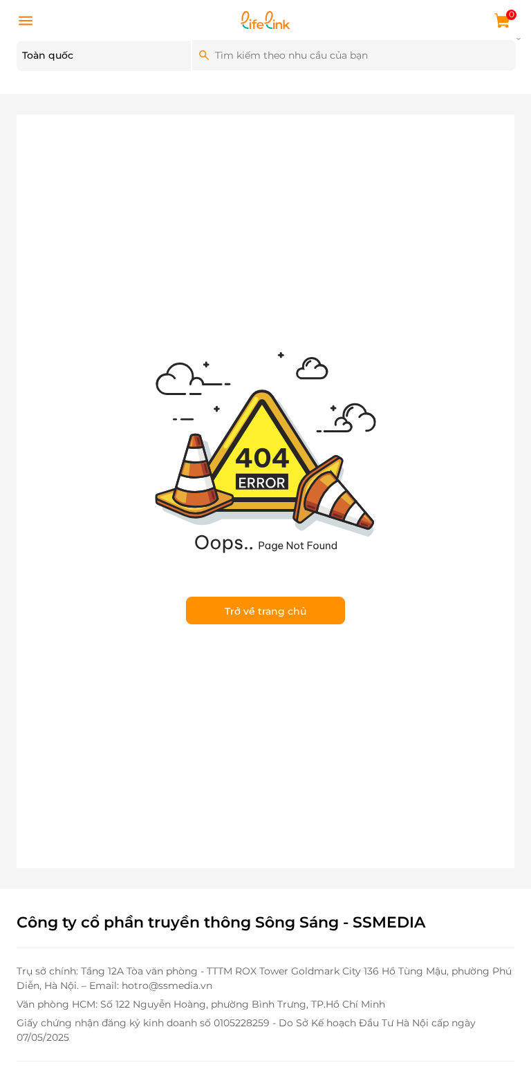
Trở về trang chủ (265, 611)
